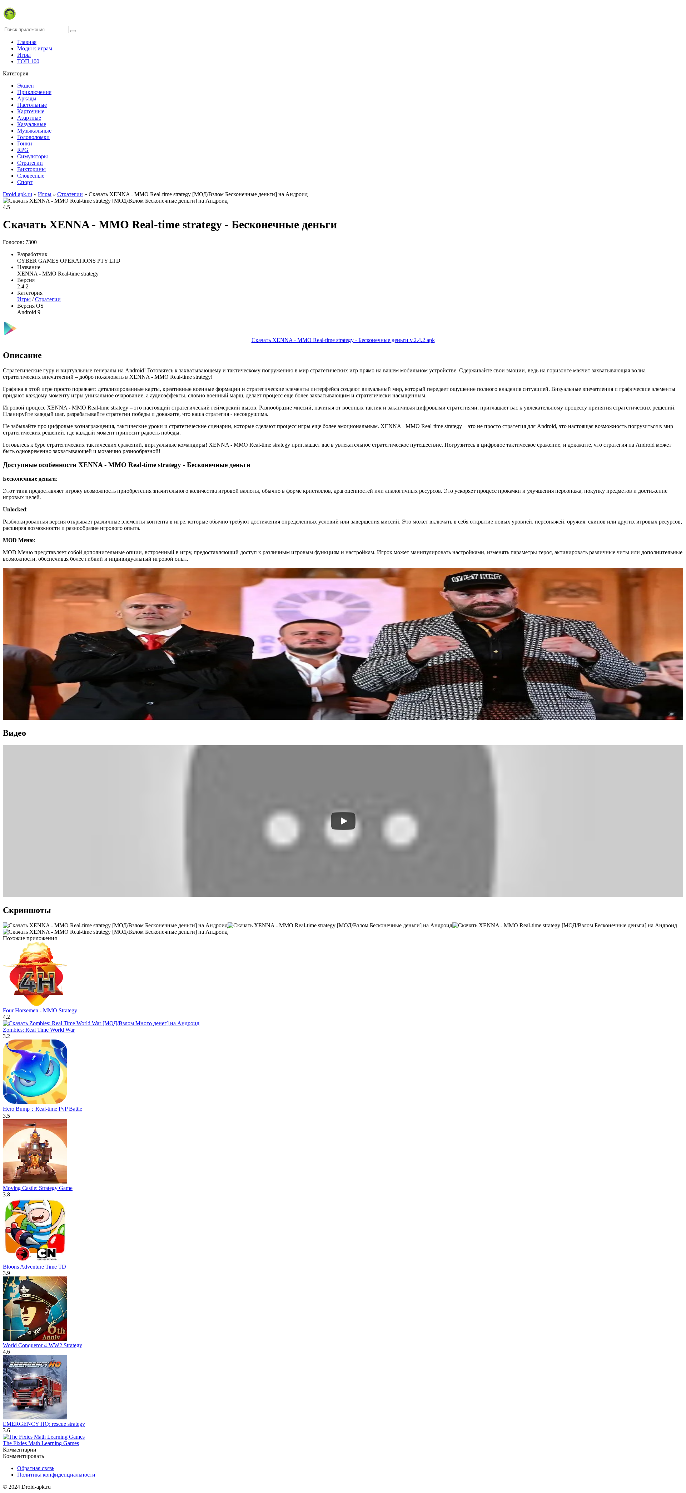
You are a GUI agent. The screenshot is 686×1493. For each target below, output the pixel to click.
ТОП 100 (28, 61)
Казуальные (31, 124)
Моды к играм (34, 48)
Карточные (30, 111)
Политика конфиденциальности (56, 1475)
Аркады (26, 98)
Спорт (25, 182)
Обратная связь (35, 1468)
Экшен (25, 86)
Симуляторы (32, 156)
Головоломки (33, 137)
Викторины (31, 169)
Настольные (32, 105)
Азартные (29, 118)
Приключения (34, 92)
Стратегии (30, 163)
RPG (23, 150)
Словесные (30, 176)
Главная (26, 42)
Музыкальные (34, 131)
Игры (24, 55)
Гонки (24, 143)
